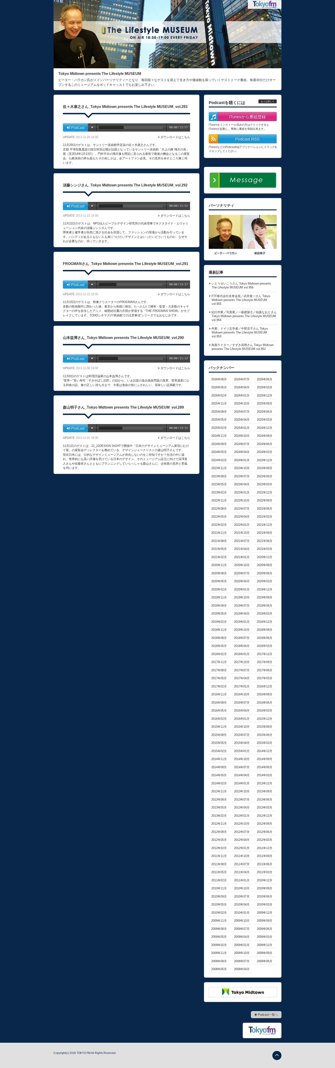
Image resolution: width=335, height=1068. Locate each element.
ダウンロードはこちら (175, 137)
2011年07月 (242, 864)
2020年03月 (264, 581)
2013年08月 (219, 799)
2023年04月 (242, 484)
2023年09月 (264, 468)
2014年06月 (264, 767)
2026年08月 (219, 379)
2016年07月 (242, 702)
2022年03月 (264, 516)
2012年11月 (219, 823)
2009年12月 (264, 912)
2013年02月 (219, 815)
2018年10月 (242, 629)
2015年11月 (219, 726)
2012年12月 (264, 815)
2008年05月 (219, 969)
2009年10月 (242, 920)
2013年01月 (242, 815)
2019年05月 (219, 613)
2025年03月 (264, 419)
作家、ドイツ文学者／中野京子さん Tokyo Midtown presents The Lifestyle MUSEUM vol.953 (239, 332)
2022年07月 (242, 508)
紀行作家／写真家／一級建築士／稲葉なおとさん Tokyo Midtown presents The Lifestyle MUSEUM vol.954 (244, 316)
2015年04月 (242, 743)
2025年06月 (264, 411)
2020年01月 (242, 589)
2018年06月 (264, 638)
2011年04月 (242, 872)
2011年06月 (264, 864)
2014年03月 (264, 775)
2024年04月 (242, 452)
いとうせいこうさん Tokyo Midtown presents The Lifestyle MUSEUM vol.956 (241, 285)
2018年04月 (242, 646)
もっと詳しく (267, 101)
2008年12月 (264, 945)
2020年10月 (242, 565)
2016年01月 (242, 718)
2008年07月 (242, 961)
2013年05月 (219, 807)
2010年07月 (242, 896)
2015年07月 (242, 735)
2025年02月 (219, 428)
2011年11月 (219, 856)
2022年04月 (242, 516)
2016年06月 (264, 702)
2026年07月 (242, 379)
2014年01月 (242, 783)
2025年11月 (219, 403)
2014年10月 (242, 759)
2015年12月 (264, 718)
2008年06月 (264, 961)
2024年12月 (264, 428)
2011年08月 (219, 864)
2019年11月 (219, 597)
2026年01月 (242, 395)
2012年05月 (219, 840)
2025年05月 (219, 419)
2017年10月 (242, 662)
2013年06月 (264, 799)
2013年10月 (242, 791)
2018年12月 (264, 621)
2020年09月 (264, 565)
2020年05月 (219, 581)
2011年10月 (242, 856)
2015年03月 (264, 743)
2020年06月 (264, 573)
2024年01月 (242, 460)
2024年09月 (264, 435)
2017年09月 (264, 662)
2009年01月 (242, 945)
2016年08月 (219, 702)
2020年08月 (219, 573)
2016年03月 (264, 710)
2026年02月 (219, 395)
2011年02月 (219, 880)
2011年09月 (264, 856)
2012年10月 (242, 823)
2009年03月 (264, 936)
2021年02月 (219, 557)
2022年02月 (219, 524)
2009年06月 (264, 929)
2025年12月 (264, 395)
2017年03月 (264, 678)
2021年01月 (242, 557)
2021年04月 (242, 549)
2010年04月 (242, 904)
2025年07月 (242, 411)
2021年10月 (242, 532)
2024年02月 (219, 460)
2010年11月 (219, 888)
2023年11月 (219, 468)
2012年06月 (264, 832)
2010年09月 (264, 888)
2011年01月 (242, 880)
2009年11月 (219, 920)
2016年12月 (264, 686)
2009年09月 (264, 920)
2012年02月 (219, 848)
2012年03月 (264, 840)
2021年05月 (219, 549)
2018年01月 (242, 654)
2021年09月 (264, 532)
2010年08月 (219, 896)
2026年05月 (219, 387)
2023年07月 (242, 476)
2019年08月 (219, 605)
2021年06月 (264, 541)
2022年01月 (242, 524)
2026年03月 (264, 387)
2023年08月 (219, 476)
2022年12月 (264, 492)
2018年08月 (219, 638)
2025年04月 (242, 419)
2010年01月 (242, 912)
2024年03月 (264, 452)
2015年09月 (264, 726)
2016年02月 (219, 718)
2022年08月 (219, 508)
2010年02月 (219, 912)
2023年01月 (242, 492)
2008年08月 (219, 961)
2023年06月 (264, 476)
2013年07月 (242, 799)
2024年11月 (219, 435)
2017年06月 (264, 670)
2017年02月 (219, 686)
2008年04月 (242, 969)
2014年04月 (242, 775)
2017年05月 (219, 678)
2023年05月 (219, 484)
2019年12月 (264, 589)
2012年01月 (242, 848)
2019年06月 (264, 605)
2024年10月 (242, 435)
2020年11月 (219, 565)
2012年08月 (219, 832)
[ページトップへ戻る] (276, 1055)
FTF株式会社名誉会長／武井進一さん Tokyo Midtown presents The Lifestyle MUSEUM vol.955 (240, 299)
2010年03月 (264, 904)
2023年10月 (242, 468)
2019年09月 (264, 597)
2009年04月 (242, 936)
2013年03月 (264, 807)
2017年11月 (219, 662)
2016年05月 (219, 710)
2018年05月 (219, 646)
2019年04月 (242, 613)
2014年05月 (219, 775)
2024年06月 (264, 444)
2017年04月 (242, 678)
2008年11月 (219, 953)
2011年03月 (264, 872)
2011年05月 (219, 872)
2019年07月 (242, 605)
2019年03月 (264, 613)
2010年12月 (264, 880)
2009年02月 (219, 945)
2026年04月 (242, 387)
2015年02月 (219, 751)
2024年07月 (242, 444)
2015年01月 (242, 751)
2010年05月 (219, 904)
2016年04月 (242, 710)
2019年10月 (242, 597)
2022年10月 (242, 500)
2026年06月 (264, 379)
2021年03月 (264, 549)
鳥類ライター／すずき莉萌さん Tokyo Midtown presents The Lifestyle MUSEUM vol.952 (242, 347)
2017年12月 (264, 654)
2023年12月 (264, 460)
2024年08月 (219, 444)
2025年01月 (242, 428)
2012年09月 (264, 823)
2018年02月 (219, 654)
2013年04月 (242, 807)
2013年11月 (219, 791)
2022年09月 (264, 500)
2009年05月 (219, 936)
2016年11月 (219, 694)
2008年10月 (242, 953)
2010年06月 (264, 896)
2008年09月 (264, 953)
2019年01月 (242, 621)
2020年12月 (264, 557)
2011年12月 (264, 848)
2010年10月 (242, 888)
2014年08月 (219, 767)
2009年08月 (219, 929)
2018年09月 (264, 629)
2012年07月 (242, 832)
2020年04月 (242, 581)
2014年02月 (219, 783)
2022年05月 (219, 516)
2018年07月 (242, 638)
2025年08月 (219, 411)
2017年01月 (242, 686)
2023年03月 (264, 484)
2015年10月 (242, 726)
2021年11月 (219, 532)
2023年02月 (219, 492)
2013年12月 (264, 783)
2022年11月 (219, 500)
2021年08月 (219, 541)
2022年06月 (264, 508)
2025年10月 (242, 403)
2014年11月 (219, 759)
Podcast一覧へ (267, 1014)
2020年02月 (219, 589)
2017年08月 (219, 670)
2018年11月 (219, 629)
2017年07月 (242, 670)
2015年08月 (219, 735)
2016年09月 (264, 694)
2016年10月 (242, 694)
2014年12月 (264, 751)
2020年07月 (242, 573)
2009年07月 (242, 929)
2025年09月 (264, 403)
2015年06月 (264, 735)
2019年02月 (219, 621)
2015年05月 (219, 743)
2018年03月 (264, 646)
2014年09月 (264, 759)
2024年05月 (219, 452)
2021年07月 (242, 541)
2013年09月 (264, 791)
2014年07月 (242, 767)
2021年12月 (264, 524)
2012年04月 (242, 840)
